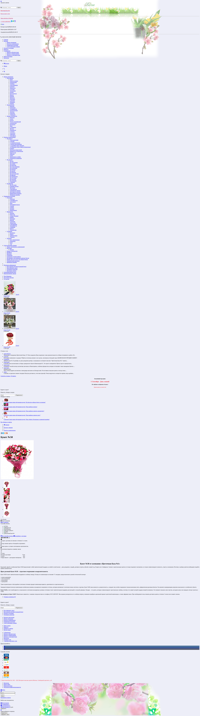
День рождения (14, 140)
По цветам (9, 159)
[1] (1, 537)
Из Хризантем (14, 176)
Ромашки (12, 102)
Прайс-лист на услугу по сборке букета (17, 259)
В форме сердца (14, 186)
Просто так (13, 152)
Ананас (12, 207)
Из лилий (12, 171)
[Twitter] (3, 433)
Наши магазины (8, 56)
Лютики (12, 112)
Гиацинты (12, 241)
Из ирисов (13, 169)
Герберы (12, 83)
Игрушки (9, 248)
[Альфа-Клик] (6, 668)
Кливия (12, 209)
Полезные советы (11, 270)
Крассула (12, 214)
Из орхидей (13, 165)
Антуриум (13, 202)
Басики (12, 249)
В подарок (9, 197)
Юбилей (12, 154)
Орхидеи (12, 113)
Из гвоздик (13, 179)
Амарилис (12, 114)
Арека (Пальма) (14, 216)
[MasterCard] (6, 658)
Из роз (11, 161)
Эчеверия (12, 227)
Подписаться (19, 395)
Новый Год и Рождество (16, 151)
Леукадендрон (14, 110)
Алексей (6, 356)
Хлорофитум (13, 225)
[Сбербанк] (6, 670)
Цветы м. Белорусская (13, 52)
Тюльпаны (13, 90)
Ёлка (11, 242)
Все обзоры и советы (6, 422)
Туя (11, 244)
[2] (3, 537)
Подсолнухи (13, 93)
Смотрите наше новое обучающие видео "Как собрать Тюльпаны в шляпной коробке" (27, 419)
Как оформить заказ (12, 268)
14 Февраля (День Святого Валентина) (20, 147)
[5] (7, 537)
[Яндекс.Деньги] (6, 662)
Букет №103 (7, 313)
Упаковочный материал (13, 261)
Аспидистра (13, 123)
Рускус (12, 120)
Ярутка (12, 128)
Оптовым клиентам (12, 269)
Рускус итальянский (15, 121)
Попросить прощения (16, 158)
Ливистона (13, 223)
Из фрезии (13, 175)
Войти (2, 696)
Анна (5, 372)
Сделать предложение (16, 144)
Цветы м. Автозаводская (13, 55)
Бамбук (12, 217)
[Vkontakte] (4, 646)
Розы (11, 79)
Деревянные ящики (15, 190)
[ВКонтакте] (1, 433)
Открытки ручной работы (14, 256)
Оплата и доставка (9, 48)
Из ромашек (13, 180)
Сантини (12, 100)
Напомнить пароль (6, 697)
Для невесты (13, 189)
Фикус (12, 234)
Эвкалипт (12, 134)
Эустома (12, 89)
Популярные (10, 78)
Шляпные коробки (15, 194)
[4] (5, 537)
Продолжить (4, 713)
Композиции (13, 210)
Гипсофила (13, 135)
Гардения (12, 221)
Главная (6, 39)
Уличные (9, 238)
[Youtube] (4, 649)
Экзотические (10, 105)
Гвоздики (12, 99)
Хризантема (13, 230)
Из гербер (12, 164)
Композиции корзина (15, 193)
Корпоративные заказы (10, 273)
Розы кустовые (14, 81)
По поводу (10, 138)
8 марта (12, 148)
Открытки (9, 255)
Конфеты (9, 252)
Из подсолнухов (14, 173)
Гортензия (12, 107)
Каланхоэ (12, 232)
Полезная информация (10, 265)
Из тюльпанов (14, 162)
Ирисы (12, 95)
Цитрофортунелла (15, 204)
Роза (11, 203)
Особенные (10, 183)
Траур (11, 155)
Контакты (6, 58)
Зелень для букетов (12, 116)
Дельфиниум (13, 109)
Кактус (12, 228)
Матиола (12, 97)
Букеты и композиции (13, 44)
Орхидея (12, 199)
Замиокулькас (13, 235)
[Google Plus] (7, 433)
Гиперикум (13, 130)
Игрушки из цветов (15, 192)
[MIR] (6, 660)
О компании (7, 51)
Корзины (9, 254)
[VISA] (6, 655)
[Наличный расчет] (6, 673)
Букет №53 (7, 296)
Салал (11, 119)
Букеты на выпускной (16, 150)
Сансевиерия (13, 224)
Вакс (11, 126)
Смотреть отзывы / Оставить (8, 376)
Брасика (12, 106)
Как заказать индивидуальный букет (16, 266)
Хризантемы (13, 82)
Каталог (6, 41)
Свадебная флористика (10, 272)
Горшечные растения (12, 45)
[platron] (6, 677)
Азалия (12, 206)
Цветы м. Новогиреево (13, 53)
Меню (5, 66)
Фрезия (12, 96)
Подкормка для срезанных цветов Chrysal (18, 258)
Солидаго (12, 133)
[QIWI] (6, 665)
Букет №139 (7, 347)
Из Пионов (13, 172)
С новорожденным (15, 142)
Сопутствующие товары (13, 46)
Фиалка (12, 213)
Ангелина (6, 367)
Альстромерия (14, 85)
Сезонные (9, 231)
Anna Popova (7, 353)
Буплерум (12, 124)
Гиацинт (12, 86)
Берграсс (12, 117)
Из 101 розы (13, 185)
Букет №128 (7, 330)
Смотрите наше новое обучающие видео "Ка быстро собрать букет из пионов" (25, 402)
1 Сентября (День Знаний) (17, 145)
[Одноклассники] (5, 433)
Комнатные (10, 211)
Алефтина (6, 359)
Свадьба (12, 141)
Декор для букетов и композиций (16, 247)
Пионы (12, 103)
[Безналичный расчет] (6, 676)
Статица (12, 131)
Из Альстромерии (15, 166)
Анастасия (6, 362)
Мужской (12, 187)
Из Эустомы (13, 178)
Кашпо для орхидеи (12, 251)
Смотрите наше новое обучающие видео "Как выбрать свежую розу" (22, 415)
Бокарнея (12, 218)
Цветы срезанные (11, 42)
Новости (6, 49)
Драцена (12, 237)
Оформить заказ (5, 714)
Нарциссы (12, 88)
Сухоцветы (13, 127)
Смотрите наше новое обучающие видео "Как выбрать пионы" (20, 406)
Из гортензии (13, 168)
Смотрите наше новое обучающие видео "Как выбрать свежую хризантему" (24, 411)
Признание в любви (15, 157)
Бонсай (12, 220)
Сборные (12, 182)
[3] (4, 537)
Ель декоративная (14, 239)
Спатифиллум (14, 200)
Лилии (12, 92)
